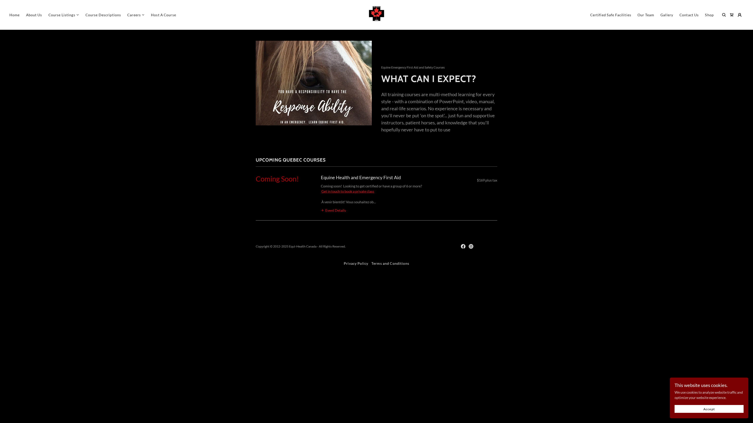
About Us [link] (34, 15)
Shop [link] (709, 15)
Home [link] (14, 15)
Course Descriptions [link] (103, 15)
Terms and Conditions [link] (390, 263)
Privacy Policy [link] (356, 263)
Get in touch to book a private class (347, 191)
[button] (63, 15)
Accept (709, 409)
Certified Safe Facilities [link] (610, 15)
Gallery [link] (666, 15)
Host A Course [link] (163, 15)
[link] (376, 14)
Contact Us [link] (689, 15)
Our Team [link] (646, 15)
